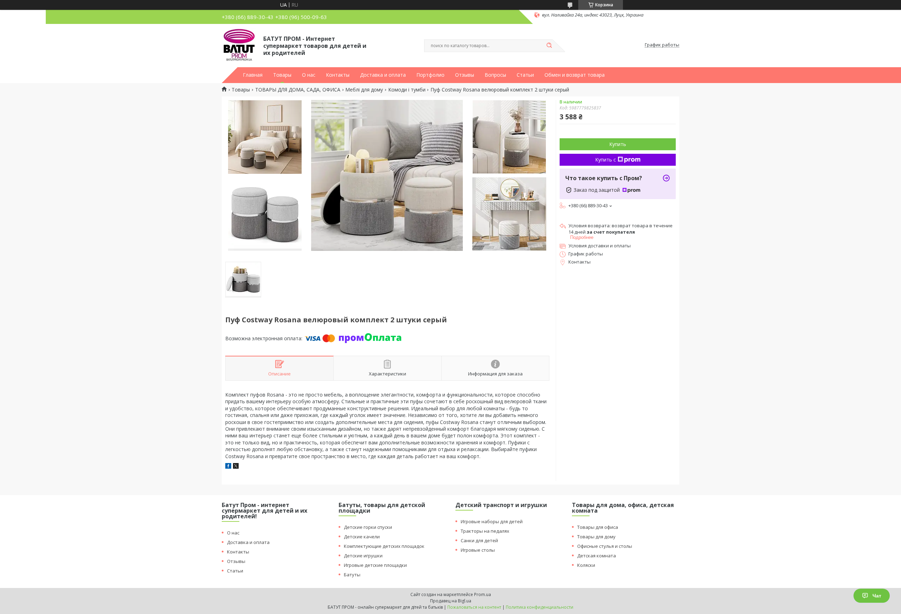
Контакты (337, 74)
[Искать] (549, 45)
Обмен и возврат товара (574, 74)
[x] (236, 466)
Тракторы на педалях (485, 531)
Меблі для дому (364, 90)
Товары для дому (596, 536)
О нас (308, 74)
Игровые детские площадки (375, 565)
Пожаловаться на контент (474, 607)
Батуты (352, 574)
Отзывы (464, 74)
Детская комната (596, 555)
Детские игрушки (363, 555)
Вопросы (495, 74)
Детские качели (362, 536)
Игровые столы (478, 550)
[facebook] (228, 466)
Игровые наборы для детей (492, 521)
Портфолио (430, 74)
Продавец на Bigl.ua (450, 601)
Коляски (586, 565)
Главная (253, 74)
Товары (282, 74)
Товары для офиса (597, 527)
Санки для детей (479, 540)
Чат (876, 596)
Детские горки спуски (368, 527)
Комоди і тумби (407, 90)
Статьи (525, 74)
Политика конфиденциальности (539, 607)
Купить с (605, 159)
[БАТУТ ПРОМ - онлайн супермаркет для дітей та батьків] (239, 45)
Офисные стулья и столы (604, 546)
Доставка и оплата (383, 74)
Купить (617, 144)
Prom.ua (482, 594)
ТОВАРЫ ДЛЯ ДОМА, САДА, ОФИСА (297, 90)
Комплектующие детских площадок (384, 546)
